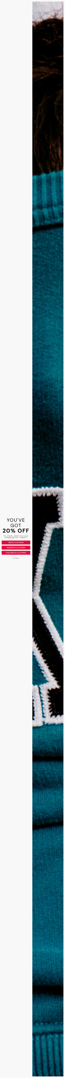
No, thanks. (16, 558)
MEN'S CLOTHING (16, 542)
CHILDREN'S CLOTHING (16, 552)
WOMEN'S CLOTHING (16, 547)
